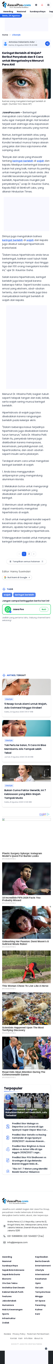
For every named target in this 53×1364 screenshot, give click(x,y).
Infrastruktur (8, 1318)
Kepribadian (41, 1257)
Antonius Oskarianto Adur (22, 42)
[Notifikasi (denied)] (42, 5)
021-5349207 (31, 1236)
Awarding (8, 11)
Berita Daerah (42, 1261)
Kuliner (39, 1309)
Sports (5, 1314)
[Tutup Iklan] (46, 1348)
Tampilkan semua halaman (28, 561)
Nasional (21, 11)
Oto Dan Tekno (10, 1283)
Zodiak (5, 1322)
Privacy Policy (19, 1334)
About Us (38, 1338)
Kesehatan (41, 1278)
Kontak (13, 1338)
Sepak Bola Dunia (11, 1274)
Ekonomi (6, 1278)
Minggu (39, 1296)
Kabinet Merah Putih (12, 1292)
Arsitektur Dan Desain (13, 1287)
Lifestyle (16, 34)
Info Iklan (28, 1338)
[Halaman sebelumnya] (19, 554)
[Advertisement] (26, 346)
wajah (40, 161)
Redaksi (7, 1334)
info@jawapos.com (17, 1242)
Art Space (40, 1300)
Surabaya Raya (37, 11)
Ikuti (44, 609)
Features (7, 1296)
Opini (38, 1283)
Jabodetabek (9, 1300)
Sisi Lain (39, 1287)
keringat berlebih (23, 161)
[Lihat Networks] (36, 5)
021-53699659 (14, 1236)
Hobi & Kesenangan (12, 1309)
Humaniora (8, 1305)
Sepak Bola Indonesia (13, 1270)
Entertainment (43, 1265)
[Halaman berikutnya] (34, 554)
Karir (37, 1314)
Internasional (42, 1274)
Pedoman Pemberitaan (38, 1334)
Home (5, 34)
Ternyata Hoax (42, 1292)
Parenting (40, 1305)
